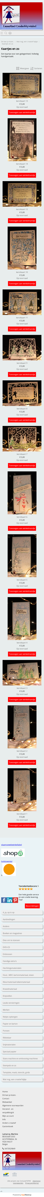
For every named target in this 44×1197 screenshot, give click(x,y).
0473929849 (10, 1148)
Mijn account (8, 1116)
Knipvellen (7, 996)
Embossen (7, 954)
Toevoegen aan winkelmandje (22, 112)
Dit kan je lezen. (7, 41)
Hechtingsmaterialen (12, 968)
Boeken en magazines (12, 933)
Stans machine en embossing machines (20, 1058)
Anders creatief (9, 1123)
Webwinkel (7, 1102)
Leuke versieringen (11, 1003)
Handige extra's (10, 961)
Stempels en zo (9, 1065)
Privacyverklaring (32, 1183)
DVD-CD (6, 947)
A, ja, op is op (8, 912)
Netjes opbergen (10, 1017)
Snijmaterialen (9, 1044)
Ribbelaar (7, 1037)
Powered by (22, 1195)
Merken (6, 1010)
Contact (5, 1098)
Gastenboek (7, 1126)
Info (4, 1119)
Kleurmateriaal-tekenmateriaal (16, 982)
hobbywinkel (6, 861)
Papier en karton (10, 1023)
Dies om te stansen (11, 940)
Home (5, 1091)
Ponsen (6, 1030)
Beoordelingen (32, 906)
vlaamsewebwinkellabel (11, 844)
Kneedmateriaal (10, 989)
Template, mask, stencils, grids (16, 1072)
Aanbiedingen (9, 919)
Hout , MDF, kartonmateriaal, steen (18, 975)
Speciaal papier (9, 1051)
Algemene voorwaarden (12, 1105)
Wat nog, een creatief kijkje (14, 1079)
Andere (6, 926)
